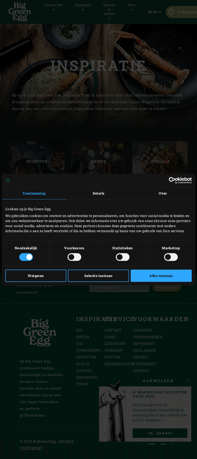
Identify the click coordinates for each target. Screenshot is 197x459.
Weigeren (36, 275)
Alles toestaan (161, 275)
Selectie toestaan (98, 275)
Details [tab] (99, 193)
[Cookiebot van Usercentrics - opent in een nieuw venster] (171, 180)
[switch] (74, 257)
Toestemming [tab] (34, 193)
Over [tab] (163, 193)
